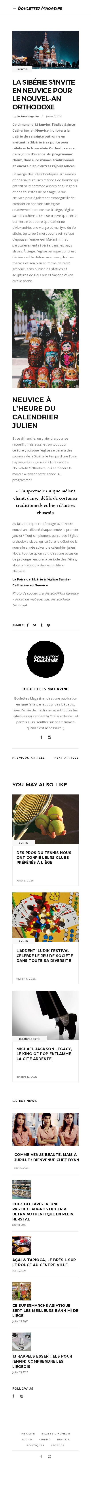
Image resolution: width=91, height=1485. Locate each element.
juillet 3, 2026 (25, 880)
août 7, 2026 (19, 1270)
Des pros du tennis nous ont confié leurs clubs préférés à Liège (44, 858)
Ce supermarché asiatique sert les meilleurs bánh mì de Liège (45, 1311)
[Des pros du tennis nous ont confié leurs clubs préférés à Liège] (45, 819)
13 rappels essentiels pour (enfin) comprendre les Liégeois (42, 1361)
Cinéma (45, 1439)
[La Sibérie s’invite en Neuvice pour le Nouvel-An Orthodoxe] (45, 659)
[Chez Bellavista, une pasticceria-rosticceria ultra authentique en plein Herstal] (45, 1189)
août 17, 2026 (21, 1167)
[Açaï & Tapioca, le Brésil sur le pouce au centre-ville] (45, 1245)
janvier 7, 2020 (54, 116)
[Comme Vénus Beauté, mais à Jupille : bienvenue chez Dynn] (45, 1129)
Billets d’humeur (56, 1433)
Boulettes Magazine (28, 116)
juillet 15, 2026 (20, 1372)
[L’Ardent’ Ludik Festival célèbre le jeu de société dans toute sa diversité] (45, 917)
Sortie (22, 69)
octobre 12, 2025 (27, 1076)
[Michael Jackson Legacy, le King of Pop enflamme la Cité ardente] (45, 1015)
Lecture (57, 1445)
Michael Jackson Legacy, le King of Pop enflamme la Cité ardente (44, 1054)
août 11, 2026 (19, 1224)
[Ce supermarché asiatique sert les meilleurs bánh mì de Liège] (45, 1291)
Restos (63, 1439)
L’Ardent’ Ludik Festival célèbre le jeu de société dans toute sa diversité (45, 956)
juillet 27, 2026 (20, 1321)
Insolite (28, 1433)
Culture (24, 1039)
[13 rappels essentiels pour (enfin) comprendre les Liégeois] (45, 1342)
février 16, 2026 (26, 978)
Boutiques (35, 1445)
